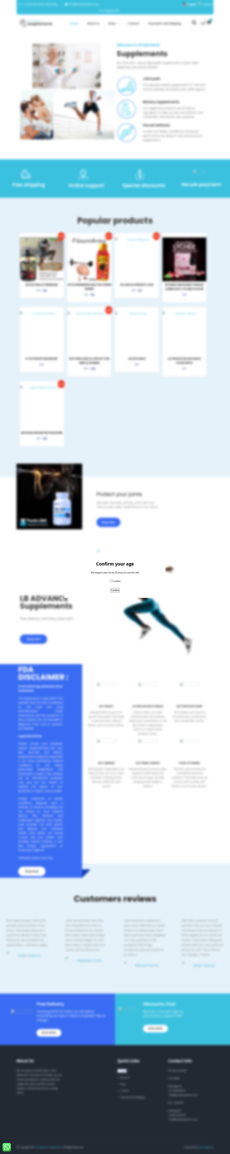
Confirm (116, 581)
